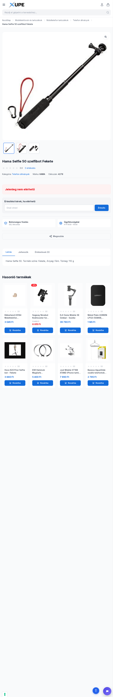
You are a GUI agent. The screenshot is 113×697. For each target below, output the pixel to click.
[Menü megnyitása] (4, 4)
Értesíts (101, 208)
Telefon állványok (81, 20)
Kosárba (17, 330)
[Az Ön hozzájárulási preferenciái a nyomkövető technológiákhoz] (4, 694)
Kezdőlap (6, 20)
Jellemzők (23, 252)
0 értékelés (30, 168)
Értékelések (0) (42, 252)
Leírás (9, 252)
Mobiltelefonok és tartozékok (28, 20)
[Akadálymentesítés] (96, 690)
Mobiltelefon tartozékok (57, 20)
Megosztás (58, 236)
